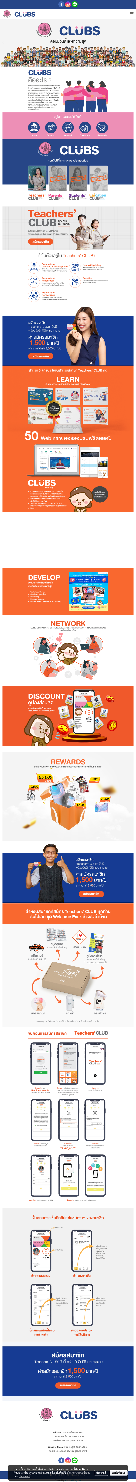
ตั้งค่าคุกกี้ (101, 1472)
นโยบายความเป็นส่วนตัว (78, 1472)
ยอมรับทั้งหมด (119, 1472)
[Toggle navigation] (131, 14)
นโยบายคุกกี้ (24, 1476)
